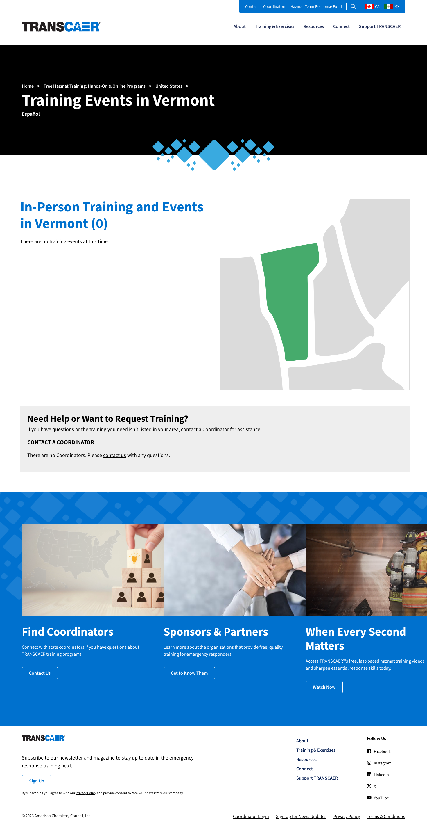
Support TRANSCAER (380, 26)
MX (396, 7)
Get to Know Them (189, 673)
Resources (314, 26)
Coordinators (274, 7)
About (240, 26)
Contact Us (40, 673)
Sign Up (36, 781)
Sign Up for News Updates (301, 816)
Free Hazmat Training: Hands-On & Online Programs (95, 86)
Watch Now (324, 687)
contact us (114, 455)
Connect (341, 26)
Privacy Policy (86, 793)
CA (377, 7)
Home (28, 86)
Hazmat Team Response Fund (316, 7)
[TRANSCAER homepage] (62, 30)
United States (168, 86)
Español (31, 114)
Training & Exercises (274, 26)
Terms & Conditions (386, 816)
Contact (252, 7)
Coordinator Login (251, 816)
